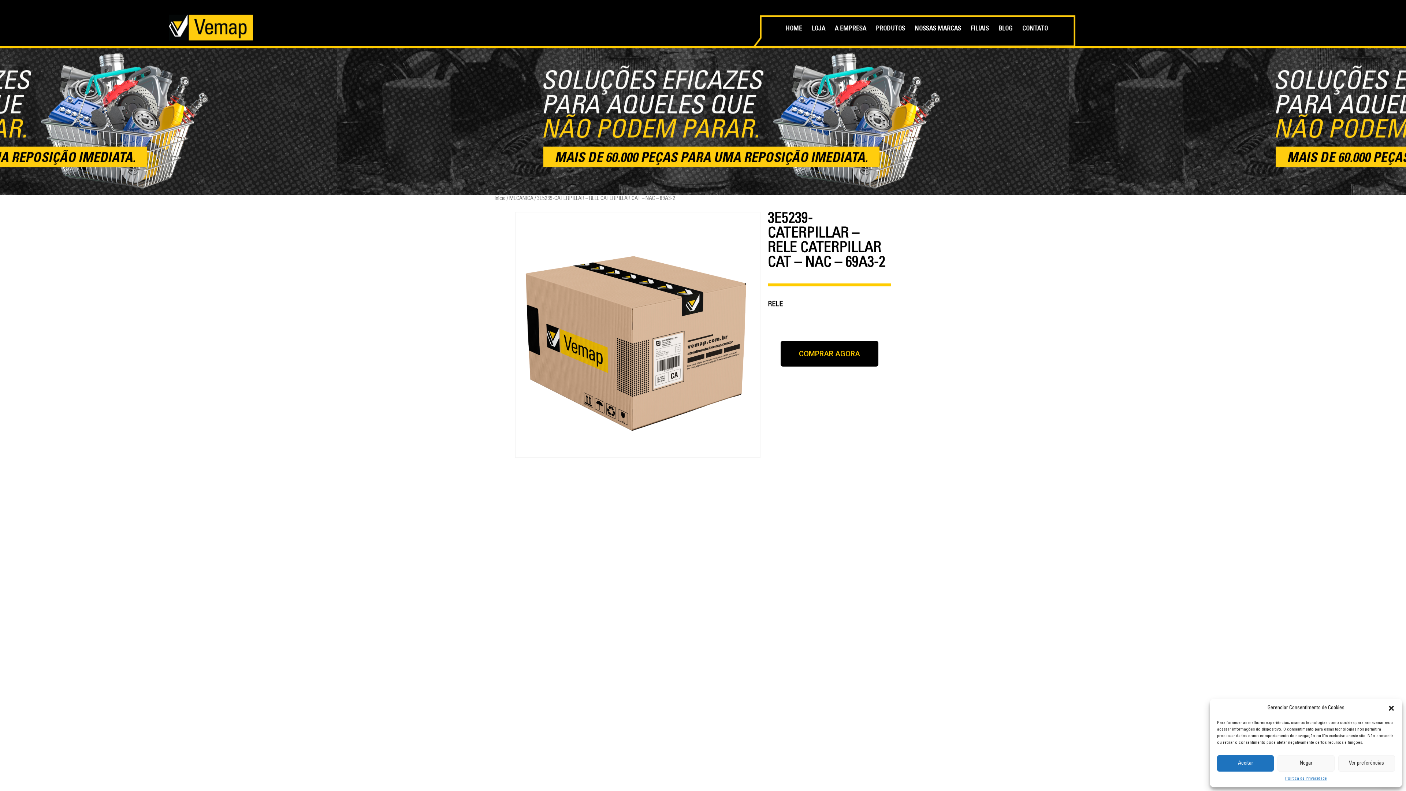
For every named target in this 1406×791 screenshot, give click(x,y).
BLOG (1005, 29)
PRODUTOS (890, 29)
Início (500, 198)
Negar (1306, 763)
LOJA (818, 29)
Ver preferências (1366, 763)
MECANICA (521, 198)
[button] (1391, 708)
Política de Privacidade (1306, 778)
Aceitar (1245, 763)
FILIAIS (980, 29)
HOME (794, 29)
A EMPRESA (850, 29)
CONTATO (1035, 29)
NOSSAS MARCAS (938, 29)
